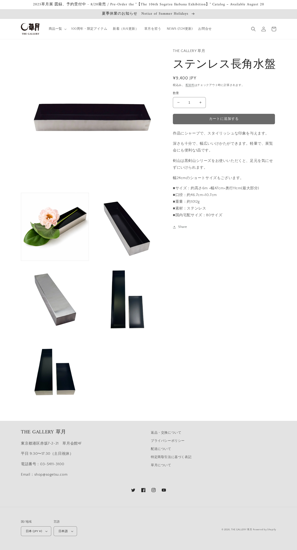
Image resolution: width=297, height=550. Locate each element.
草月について (161, 465)
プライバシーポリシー (168, 441)
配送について (161, 449)
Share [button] (182, 227)
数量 (176, 93)
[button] (57, 29)
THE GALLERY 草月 (241, 529)
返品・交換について (166, 433)
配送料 (190, 85)
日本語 (63, 531)
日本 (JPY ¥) (34, 531)
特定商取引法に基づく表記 (171, 457)
